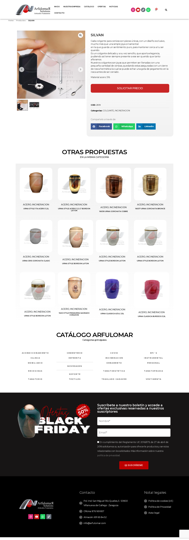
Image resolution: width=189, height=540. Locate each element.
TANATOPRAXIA (153, 371)
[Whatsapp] (148, 10)
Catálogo (89, 7)
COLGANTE (108, 110)
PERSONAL (153, 363)
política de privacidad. (108, 455)
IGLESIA (35, 358)
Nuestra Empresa (71, 7)
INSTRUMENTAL (153, 358)
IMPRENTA (74, 358)
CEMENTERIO (75, 353)
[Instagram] (133, 10)
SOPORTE (75, 374)
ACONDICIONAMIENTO (35, 353)
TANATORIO (35, 379)
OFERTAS (102, 7)
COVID (114, 353)
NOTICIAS (113, 7)
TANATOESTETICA (114, 371)
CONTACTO (59, 13)
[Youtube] (138, 10)
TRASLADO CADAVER (114, 379)
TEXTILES (75, 379)
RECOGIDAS (35, 371)
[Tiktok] (143, 10)
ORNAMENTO (114, 363)
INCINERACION (122, 110)
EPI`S (153, 353)
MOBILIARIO (35, 363)
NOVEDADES (74, 366)
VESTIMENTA (153, 379)
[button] (80, 35)
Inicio (57, 7)
